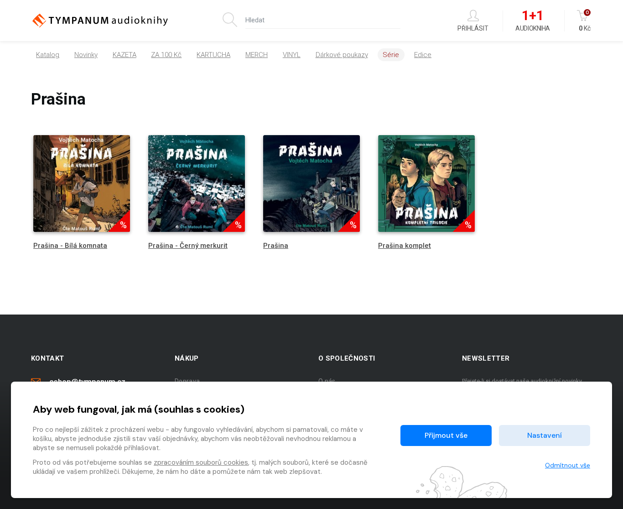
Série (391, 55)
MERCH (256, 55)
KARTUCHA (213, 55)
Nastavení (544, 435)
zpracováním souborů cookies (201, 462)
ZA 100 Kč (166, 55)
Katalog (47, 55)
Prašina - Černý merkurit (188, 245)
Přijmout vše (446, 435)
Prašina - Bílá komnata (70, 245)
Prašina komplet (404, 245)
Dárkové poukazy (342, 55)
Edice (422, 55)
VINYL (292, 55)
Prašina (275, 245)
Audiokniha (532, 20)
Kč (585, 20)
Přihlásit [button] (472, 28)
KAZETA (124, 55)
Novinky (86, 55)
